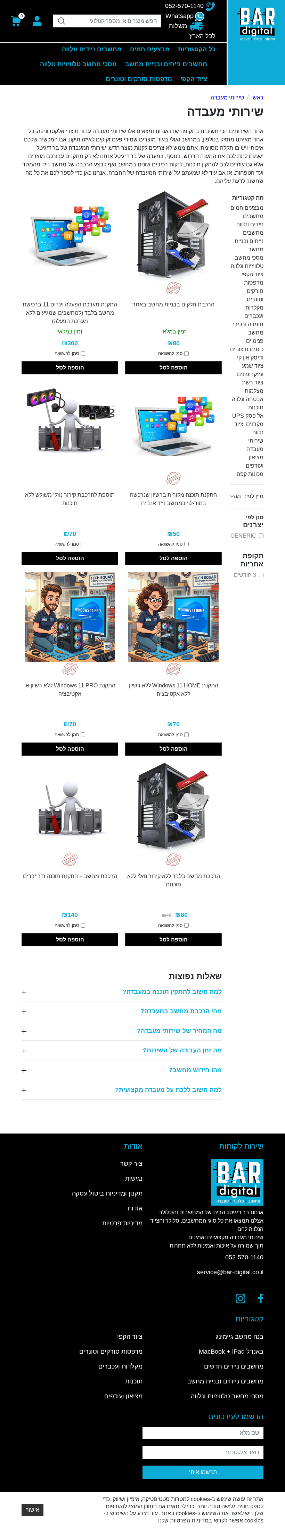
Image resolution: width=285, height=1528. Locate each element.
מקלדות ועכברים (253, 312)
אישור (32, 1510)
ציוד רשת (252, 382)
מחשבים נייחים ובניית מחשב (249, 241)
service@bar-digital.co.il (230, 1272)
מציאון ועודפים (254, 461)
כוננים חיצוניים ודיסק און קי (246, 353)
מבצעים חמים (246, 208)
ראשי (257, 98)
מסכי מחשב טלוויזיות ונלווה (247, 262)
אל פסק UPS (247, 416)
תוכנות (255, 407)
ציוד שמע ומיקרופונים (250, 370)
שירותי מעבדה (227, 98)
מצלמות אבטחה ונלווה (247, 395)
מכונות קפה (250, 474)
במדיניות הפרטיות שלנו (185, 1520)
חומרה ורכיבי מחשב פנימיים (248, 332)
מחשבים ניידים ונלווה (249, 220)
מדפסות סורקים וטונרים (253, 291)
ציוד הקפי (252, 274)
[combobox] (107, 21)
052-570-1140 (244, 1257)
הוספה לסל (174, 368)
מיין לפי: (254, 496)
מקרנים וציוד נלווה (248, 428)
